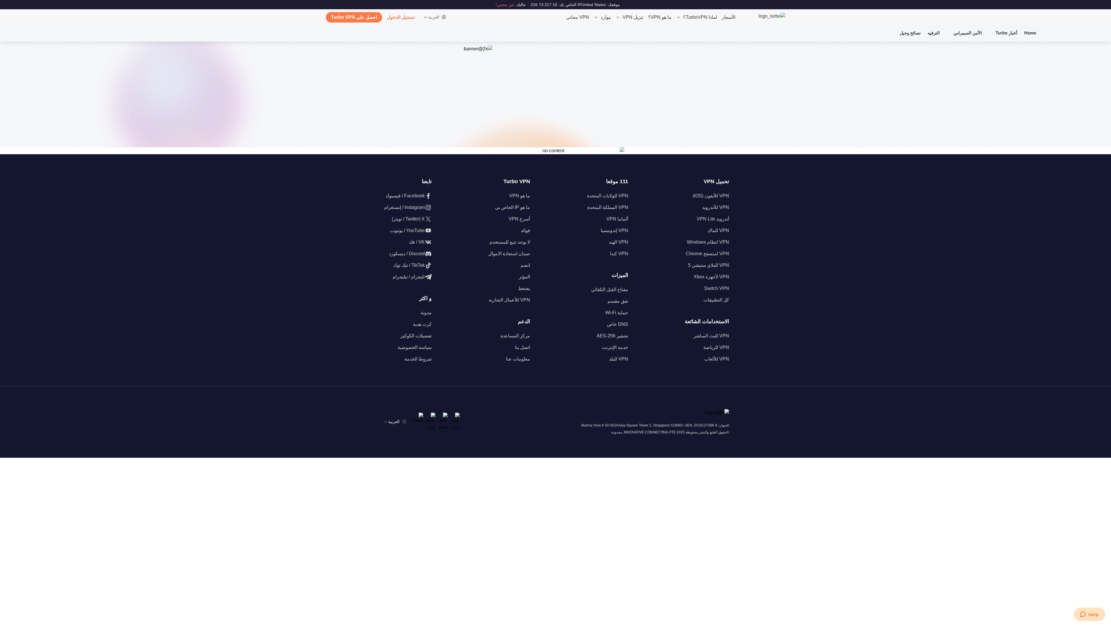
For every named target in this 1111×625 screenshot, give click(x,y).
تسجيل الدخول (401, 17)
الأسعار (728, 17)
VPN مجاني (577, 17)
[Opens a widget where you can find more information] (1089, 615)
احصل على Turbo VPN (354, 17)
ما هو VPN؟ (660, 17)
